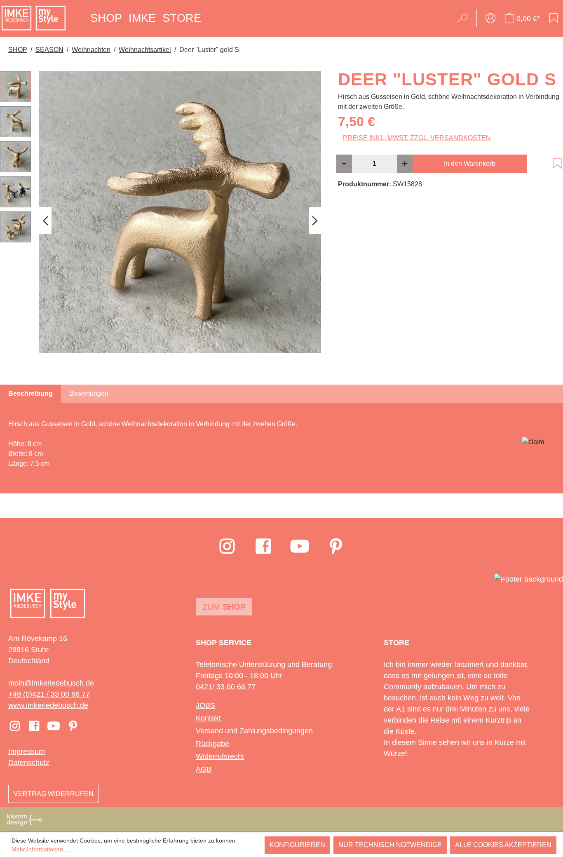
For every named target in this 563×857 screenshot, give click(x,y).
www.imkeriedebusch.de (48, 705)
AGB (203, 769)
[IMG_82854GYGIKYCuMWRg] (180, 212)
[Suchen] (465, 18)
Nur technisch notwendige (390, 844)
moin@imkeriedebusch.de (51, 683)
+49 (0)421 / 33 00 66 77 (49, 694)
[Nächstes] (315, 220)
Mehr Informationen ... (41, 849)
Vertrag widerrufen (54, 793)
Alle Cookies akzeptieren (503, 844)
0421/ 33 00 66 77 (226, 687)
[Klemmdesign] (24, 819)
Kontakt (208, 718)
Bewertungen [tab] (88, 393)
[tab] (30, 394)
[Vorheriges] (45, 220)
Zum (224, 606)
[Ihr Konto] (490, 18)
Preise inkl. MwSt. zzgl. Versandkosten (417, 137)
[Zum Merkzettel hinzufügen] (557, 163)
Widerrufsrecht (220, 756)
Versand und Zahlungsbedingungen (254, 731)
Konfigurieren (297, 844)
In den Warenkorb (469, 163)
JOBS (205, 705)
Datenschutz (28, 762)
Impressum (26, 751)
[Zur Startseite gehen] (33, 18)
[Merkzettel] (553, 18)
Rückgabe (212, 744)
